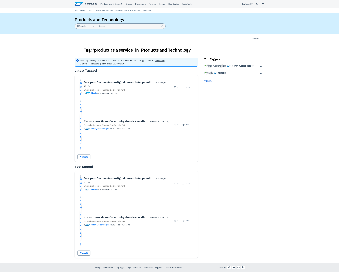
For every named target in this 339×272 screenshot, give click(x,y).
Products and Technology (111, 4)
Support (158, 268)
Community (91, 4)
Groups (129, 4)
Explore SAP (247, 4)
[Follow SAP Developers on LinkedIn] (243, 267)
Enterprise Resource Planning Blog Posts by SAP (105, 90)
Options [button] (255, 39)
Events (162, 4)
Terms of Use (107, 268)
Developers (140, 4)
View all (84, 157)
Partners (152, 4)
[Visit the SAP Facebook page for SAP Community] (229, 267)
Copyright (120, 268)
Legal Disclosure (134, 268)
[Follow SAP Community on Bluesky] (234, 267)
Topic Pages (187, 4)
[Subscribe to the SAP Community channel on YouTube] (238, 267)
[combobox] (131, 26)
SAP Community (80, 10)
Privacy (97, 268)
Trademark (148, 268)
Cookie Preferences (173, 268)
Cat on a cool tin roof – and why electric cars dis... (126, 121)
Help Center (173, 4)
